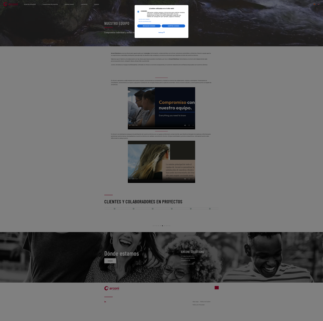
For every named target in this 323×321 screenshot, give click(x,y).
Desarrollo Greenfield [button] (30, 4)
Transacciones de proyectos (50, 4)
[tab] (153, 225)
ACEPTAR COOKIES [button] (173, 26)
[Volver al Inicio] (11, 4)
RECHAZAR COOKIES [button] (149, 26)
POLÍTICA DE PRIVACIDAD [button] (145, 21)
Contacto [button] (96, 4)
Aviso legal (195, 301)
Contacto (110, 261)
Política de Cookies (205, 301)
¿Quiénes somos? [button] (69, 4)
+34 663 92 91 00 (185, 260)
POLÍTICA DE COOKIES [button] (144, 19)
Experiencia (84, 4)
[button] (217, 287)
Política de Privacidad (198, 305)
